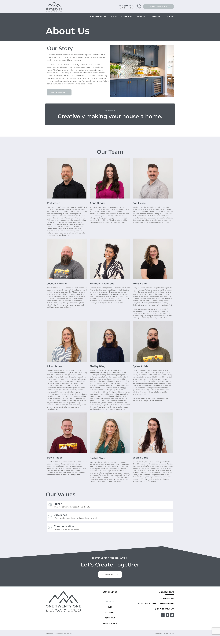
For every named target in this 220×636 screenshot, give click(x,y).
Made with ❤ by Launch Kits (164, 633)
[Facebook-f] (167, 615)
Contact (171, 17)
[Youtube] (172, 615)
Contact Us (110, 618)
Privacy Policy (110, 623)
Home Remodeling (98, 17)
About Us (110, 601)
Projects (141, 17)
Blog (110, 607)
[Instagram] (163, 615)
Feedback (110, 612)
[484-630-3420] (138, 6)
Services (156, 17)
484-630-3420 (126, 5)
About (114, 17)
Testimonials (127, 17)
